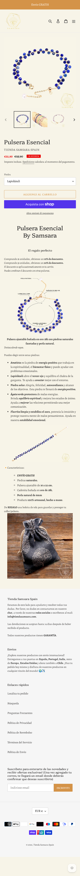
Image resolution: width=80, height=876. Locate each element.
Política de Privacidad (19, 723)
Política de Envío (16, 752)
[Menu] (74, 21)
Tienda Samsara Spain (43, 844)
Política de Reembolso (19, 732)
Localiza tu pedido (17, 693)
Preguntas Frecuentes (19, 713)
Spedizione (28, 162)
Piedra (7, 174)
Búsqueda (13, 703)
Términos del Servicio (19, 742)
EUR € (39, 811)
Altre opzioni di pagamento (40, 213)
